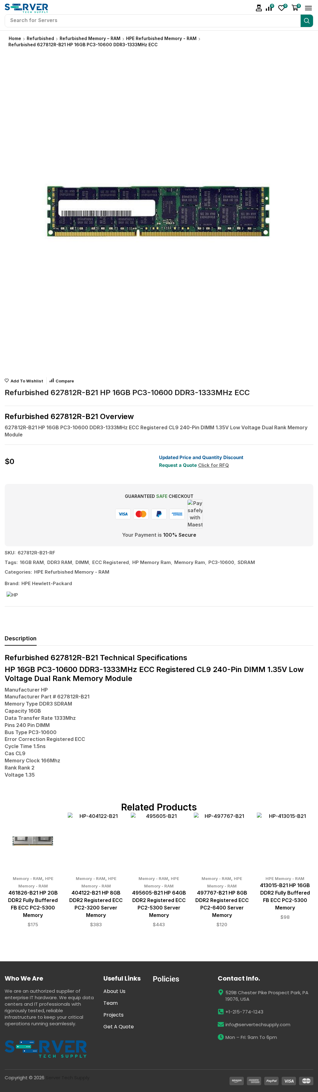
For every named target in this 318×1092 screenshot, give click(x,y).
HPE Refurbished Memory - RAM (161, 38)
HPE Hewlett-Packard (46, 583)
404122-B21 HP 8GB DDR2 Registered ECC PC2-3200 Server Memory (96, 904)
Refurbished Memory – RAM (90, 38)
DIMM (82, 562)
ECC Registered (110, 562)
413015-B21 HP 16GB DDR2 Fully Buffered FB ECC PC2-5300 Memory (285, 896)
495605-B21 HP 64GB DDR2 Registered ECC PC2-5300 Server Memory (159, 904)
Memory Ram (189, 562)
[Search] (307, 21)
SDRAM (246, 562)
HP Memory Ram (151, 562)
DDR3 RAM (59, 562)
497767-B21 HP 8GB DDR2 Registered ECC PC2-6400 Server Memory (222, 904)
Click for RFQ (213, 465)
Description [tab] (21, 638)
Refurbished (40, 38)
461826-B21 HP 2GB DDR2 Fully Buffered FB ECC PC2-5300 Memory (33, 904)
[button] (259, 7)
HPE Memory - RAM (285, 878)
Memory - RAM (27, 878)
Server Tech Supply (67, 1077)
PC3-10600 (221, 562)
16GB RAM (32, 562)
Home (15, 38)
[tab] (21, 640)
